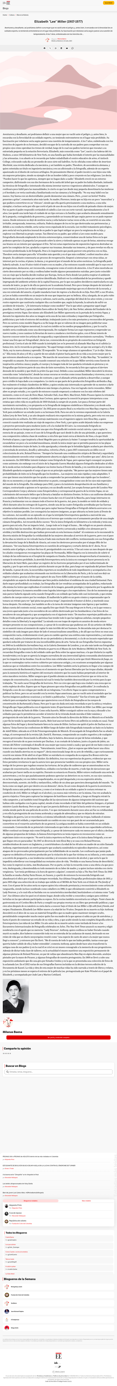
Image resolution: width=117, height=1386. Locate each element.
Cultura (11, 15)
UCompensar (15, 1319)
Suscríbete (108, 3)
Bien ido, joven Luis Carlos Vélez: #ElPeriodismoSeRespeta (23, 1193)
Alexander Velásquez (11, 1177)
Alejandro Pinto (9, 1159)
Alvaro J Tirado (9, 1168)
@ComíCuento (12, 1254)
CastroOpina (9, 1237)
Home (5, 15)
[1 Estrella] (3, 1053)
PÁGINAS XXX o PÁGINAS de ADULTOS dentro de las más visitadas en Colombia (30, 1156)
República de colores (17, 1221)
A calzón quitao (10, 1266)
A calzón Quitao (12, 1269)
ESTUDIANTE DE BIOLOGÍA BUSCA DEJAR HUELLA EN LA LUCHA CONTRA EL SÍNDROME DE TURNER (39, 1166)
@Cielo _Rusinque (13, 1247)
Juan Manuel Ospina (17, 1311)
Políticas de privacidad (60, 1376)
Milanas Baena (61, 39)
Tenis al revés (9, 1259)
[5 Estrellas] (10, 1053)
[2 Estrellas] (5, 1053)
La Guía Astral (9, 1274)
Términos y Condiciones (44, 1376)
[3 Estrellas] (7, 1053)
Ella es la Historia (57, 41)
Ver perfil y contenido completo (58, 1037)
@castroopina (12, 1240)
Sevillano (14, 1303)
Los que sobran (10, 1244)
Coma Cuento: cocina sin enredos (16, 1252)
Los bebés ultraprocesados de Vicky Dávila (18, 1184)
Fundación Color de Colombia (22, 1224)
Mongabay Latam (16, 1287)
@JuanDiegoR (12, 1262)
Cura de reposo (15, 1213)
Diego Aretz (14, 1328)
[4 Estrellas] (8, 1053)
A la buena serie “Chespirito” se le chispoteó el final (21, 1175)
